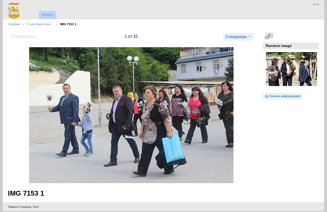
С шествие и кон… (40, 24)
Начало (47, 15)
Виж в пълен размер (268, 36)
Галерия (14, 24)
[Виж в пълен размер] (131, 115)
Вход (316, 4)
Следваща (236, 36)
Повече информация (284, 96)
